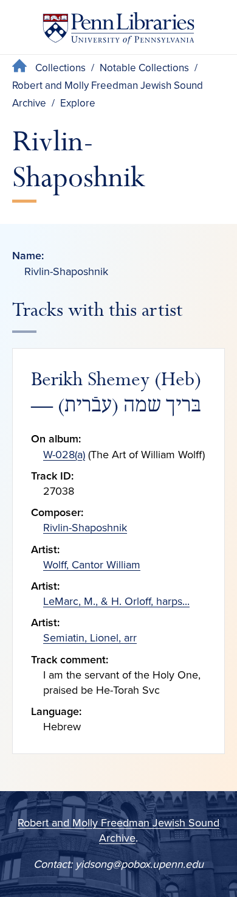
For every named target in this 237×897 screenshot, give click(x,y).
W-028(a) (64, 454)
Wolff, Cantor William (91, 564)
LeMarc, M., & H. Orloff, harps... (116, 601)
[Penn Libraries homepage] (118, 30)
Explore (77, 103)
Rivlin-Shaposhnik (85, 527)
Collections (60, 67)
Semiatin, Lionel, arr (90, 637)
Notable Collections (144, 67)
